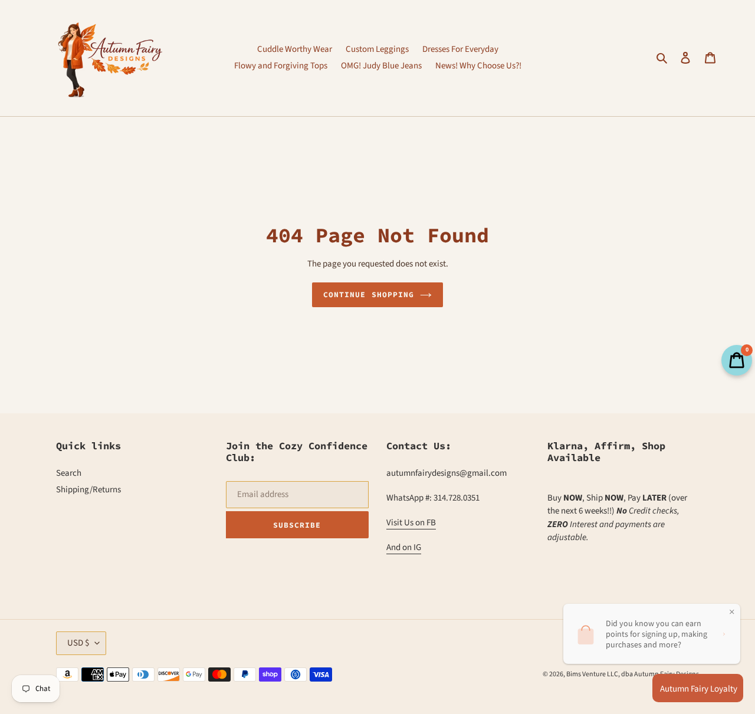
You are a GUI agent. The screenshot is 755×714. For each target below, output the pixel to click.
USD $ (78, 643)
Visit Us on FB (411, 522)
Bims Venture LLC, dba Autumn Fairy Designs (632, 674)
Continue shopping (368, 294)
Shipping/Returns (88, 489)
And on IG (403, 547)
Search (68, 473)
